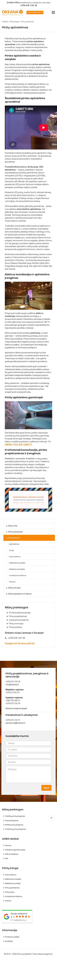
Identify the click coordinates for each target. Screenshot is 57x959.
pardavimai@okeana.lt (15, 723)
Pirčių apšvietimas (12, 888)
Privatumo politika (12, 937)
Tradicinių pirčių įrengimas (15, 829)
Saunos (8, 845)
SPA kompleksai (11, 854)
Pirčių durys (9, 892)
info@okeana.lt (12, 684)
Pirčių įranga (14, 538)
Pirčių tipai (12, 526)
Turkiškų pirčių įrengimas (15, 816)
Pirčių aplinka (14, 588)
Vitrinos (12, 582)
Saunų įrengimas (11, 820)
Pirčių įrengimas (15, 532)
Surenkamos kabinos (17, 575)
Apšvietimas (14, 544)
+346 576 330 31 (13, 700)
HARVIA (8, 444)
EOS (20, 444)
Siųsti (46, 787)
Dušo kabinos (14, 557)
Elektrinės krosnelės (17, 563)
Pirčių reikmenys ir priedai (20, 594)
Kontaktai (9, 941)
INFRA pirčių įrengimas (14, 825)
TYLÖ (15, 444)
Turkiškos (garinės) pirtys (15, 850)
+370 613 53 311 (13, 692)
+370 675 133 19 (13, 720)
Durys (11, 550)
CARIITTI (27, 444)
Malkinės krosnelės (17, 569)
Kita (6, 858)
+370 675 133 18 (28, 5)
